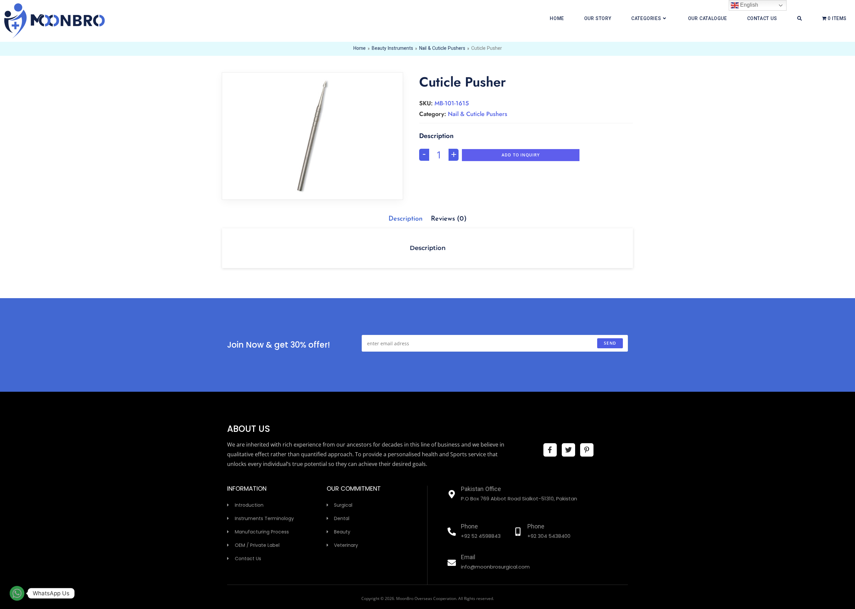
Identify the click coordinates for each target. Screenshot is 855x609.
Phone (469, 527)
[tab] (405, 219)
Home (359, 48)
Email (468, 558)
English (748, 5)
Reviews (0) (449, 219)
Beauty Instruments (392, 48)
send (610, 343)
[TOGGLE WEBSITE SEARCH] (799, 19)
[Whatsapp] (17, 593)
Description (405, 219)
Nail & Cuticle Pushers (442, 48)
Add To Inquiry (521, 155)
